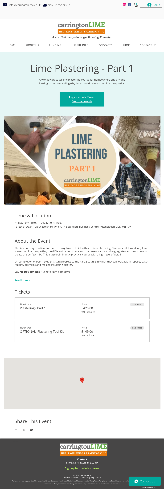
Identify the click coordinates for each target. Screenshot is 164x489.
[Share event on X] (23, 430)
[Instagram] (124, 4)
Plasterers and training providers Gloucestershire (28, 481)
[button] (45, 5)
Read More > (22, 280)
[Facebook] (129, 4)
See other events (82, 101)
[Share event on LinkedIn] (31, 430)
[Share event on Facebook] (16, 430)
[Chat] (5, 5)
